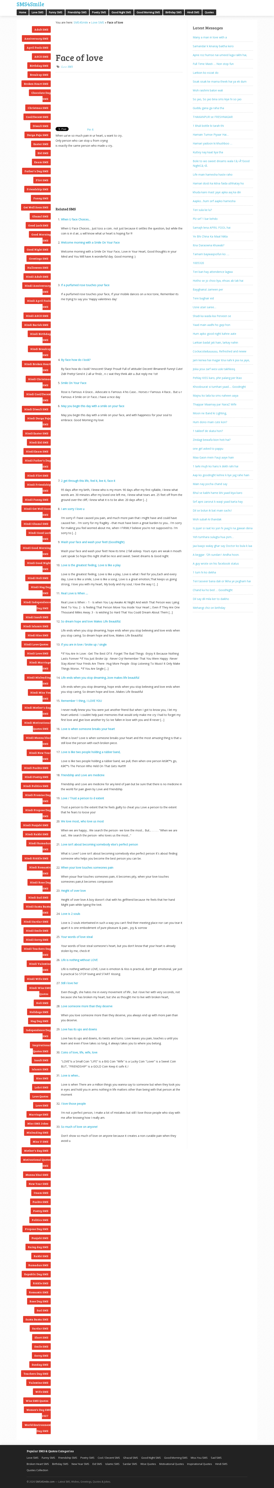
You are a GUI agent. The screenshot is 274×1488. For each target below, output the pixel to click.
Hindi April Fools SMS (39, 304)
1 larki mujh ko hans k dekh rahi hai (215, 466)
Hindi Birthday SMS (40, 337)
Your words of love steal (77, 937)
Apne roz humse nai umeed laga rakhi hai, (220, 55)
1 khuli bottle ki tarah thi (208, 126)
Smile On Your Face (73, 383)
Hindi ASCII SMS (37, 316)
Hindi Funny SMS (36, 499)
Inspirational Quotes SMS (41, 1048)
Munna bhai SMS (36, 1175)
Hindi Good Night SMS (39, 566)
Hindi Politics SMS (35, 786)
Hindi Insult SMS (37, 617)
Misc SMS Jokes (37, 1123)
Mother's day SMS (36, 1150)
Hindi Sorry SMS (37, 940)
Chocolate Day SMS (41, 96)
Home (22, 12)
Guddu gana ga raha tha (208, 108)
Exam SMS (41, 162)
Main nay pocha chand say (210, 484)
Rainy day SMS (38, 1247)
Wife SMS (41, 1392)
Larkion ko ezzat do (205, 73)
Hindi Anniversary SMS (38, 289)
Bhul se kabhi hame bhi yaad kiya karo (217, 493)
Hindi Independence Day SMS (37, 605)
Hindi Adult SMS (37, 276)
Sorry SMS (41, 1355)
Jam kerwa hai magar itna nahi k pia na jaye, (221, 360)
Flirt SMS (42, 180)
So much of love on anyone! (79, 1127)
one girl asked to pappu (208, 448)
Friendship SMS (77, 12)
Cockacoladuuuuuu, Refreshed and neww (219, 351)
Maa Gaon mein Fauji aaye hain (213, 457)
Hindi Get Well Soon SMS (37, 512)
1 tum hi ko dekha (204, 572)
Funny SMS (55, 12)
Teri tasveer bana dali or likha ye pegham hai (222, 581)
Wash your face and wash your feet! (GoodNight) (93, 542)
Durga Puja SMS (37, 135)
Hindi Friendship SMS (39, 487)
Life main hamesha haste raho (212, 174)
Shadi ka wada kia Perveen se (212, 316)
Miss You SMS (199, 1457)
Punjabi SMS (39, 1238)
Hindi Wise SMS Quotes (40, 991)
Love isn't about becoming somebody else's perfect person (99, 844)
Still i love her (69, 983)
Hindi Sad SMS (38, 897)
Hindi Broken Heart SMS (37, 367)
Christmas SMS (38, 108)
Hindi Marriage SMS (40, 665)
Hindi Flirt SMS (37, 475)
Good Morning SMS (148, 12)
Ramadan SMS (38, 1265)
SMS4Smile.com (45, 1481)
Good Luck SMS (38, 225)
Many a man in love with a (210, 37)
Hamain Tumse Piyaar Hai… (211, 134)
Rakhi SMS (41, 1256)
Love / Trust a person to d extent (82, 798)
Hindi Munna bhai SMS (38, 741)
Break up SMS (39, 75)
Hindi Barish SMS (36, 325)
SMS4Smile (30, 3)
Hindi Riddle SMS (36, 858)
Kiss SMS (42, 1078)
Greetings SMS (38, 258)
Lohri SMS (41, 1087)
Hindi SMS (193, 12)
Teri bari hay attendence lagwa (213, 272)
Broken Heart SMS (36, 84)
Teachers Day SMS (35, 1373)
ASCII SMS (41, 56)
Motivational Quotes (171, 1464)
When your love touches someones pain (87, 867)
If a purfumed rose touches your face (85, 285)
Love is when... (70, 1075)
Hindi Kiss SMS (38, 635)
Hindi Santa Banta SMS (38, 909)
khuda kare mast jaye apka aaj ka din (217, 192)
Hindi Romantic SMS (40, 870)
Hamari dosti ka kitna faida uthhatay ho (218, 183)
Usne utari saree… (204, 307)
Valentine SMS (38, 1383)
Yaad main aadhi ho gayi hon (211, 325)
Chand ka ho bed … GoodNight (213, 590)
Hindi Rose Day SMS (40, 885)
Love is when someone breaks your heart (88, 729)
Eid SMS (43, 153)
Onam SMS (41, 1193)
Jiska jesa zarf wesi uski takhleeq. (214, 369)
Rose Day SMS (38, 1301)
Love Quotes (40, 1096)
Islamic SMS (40, 1069)
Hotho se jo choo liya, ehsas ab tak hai (218, 280)
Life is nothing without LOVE (79, 960)
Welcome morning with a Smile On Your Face (90, 242)
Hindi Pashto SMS (36, 768)
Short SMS (41, 1337)
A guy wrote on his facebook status (216, 563)
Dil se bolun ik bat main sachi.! (212, 510)
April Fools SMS (37, 47)
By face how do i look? (75, 360)
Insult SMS (41, 1060)
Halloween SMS (37, 267)
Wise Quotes (148, 1464)
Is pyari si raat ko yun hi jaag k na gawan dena (223, 528)
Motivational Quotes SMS (37, 1163)
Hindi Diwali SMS (36, 409)
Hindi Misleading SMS (39, 680)
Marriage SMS (38, 1114)
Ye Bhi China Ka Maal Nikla (210, 236)
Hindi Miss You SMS (40, 695)
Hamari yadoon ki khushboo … (212, 143)
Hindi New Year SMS (40, 756)
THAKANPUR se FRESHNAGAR (213, 117)
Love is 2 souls (70, 914)
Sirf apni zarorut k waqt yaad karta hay (218, 502)
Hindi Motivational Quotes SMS (37, 726)
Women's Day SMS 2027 (38, 1413)
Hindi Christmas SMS (39, 382)
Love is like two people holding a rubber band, (91, 752)
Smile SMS (41, 1346)
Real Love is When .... (74, 593)
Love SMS (38, 12)
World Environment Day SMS (37, 1428)
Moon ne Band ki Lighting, (210, 413)
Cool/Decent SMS (37, 117)
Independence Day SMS (38, 1033)
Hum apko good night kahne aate (214, 334)
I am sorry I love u (72, 509)
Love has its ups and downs (79, 1029)
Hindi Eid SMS (38, 442)
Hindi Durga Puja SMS (39, 421)
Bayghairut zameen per (208, 289)
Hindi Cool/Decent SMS (38, 397)
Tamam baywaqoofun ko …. (211, 254)
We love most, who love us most (82, 821)
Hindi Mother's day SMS (37, 710)
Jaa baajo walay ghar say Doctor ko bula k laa (222, 546)
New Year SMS (38, 1184)
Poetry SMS (99, 12)
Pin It (90, 129)
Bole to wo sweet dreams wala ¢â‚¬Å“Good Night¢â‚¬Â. (221, 163)
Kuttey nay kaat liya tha (208, 152)
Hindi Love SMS (37, 653)
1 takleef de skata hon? (208, 431)
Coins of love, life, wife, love (79, 1052)
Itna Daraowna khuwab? (208, 245)
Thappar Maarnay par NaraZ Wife (214, 404)
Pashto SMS (40, 1202)
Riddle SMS (40, 1283)
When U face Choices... (75, 219)
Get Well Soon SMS (35, 207)
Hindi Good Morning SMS (37, 551)
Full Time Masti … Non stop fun (213, 64)
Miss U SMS (40, 1141)
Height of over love (73, 890)
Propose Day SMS (36, 1229)
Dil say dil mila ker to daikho (211, 599)
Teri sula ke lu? (202, 210)
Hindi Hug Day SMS (41, 590)
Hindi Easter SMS (36, 433)
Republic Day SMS (36, 1274)
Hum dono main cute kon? (210, 422)
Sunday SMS (40, 1364)
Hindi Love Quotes (36, 644)
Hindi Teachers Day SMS (37, 952)
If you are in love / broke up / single (84, 644)
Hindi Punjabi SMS (35, 825)
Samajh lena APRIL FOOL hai (211, 227)
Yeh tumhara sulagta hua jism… (213, 537)
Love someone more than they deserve (87, 1006)
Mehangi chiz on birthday (209, 608)
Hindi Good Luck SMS (39, 536)
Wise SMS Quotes (37, 1401)
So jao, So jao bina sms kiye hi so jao (217, 99)
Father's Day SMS (36, 171)
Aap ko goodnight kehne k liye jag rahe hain (221, 475)
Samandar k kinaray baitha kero (213, 46)
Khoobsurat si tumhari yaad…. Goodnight (219, 387)
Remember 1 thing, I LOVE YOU (81, 701)
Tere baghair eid (203, 298)
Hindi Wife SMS (37, 979)
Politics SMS (40, 1220)
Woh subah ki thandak (207, 519)
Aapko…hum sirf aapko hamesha (214, 201)
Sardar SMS (40, 1328)
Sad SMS (42, 1310)
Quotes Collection (37, 1470)
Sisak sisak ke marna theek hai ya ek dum (220, 81)
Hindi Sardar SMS (36, 921)
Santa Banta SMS (36, 1319)
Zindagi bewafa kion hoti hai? (211, 440)
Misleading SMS (37, 1132)
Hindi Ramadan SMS (40, 846)
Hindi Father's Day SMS (38, 463)
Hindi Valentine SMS (40, 967)
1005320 (198, 263)
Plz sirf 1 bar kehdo (205, 219)
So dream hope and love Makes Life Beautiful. (91, 621)
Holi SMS (42, 1003)
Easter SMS (40, 144)
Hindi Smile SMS (37, 930)
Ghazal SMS (40, 216)
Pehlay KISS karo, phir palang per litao (217, 378)
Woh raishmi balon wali (208, 90)
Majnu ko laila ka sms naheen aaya (215, 395)
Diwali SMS (40, 126)
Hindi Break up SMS (40, 352)
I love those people (73, 1103)
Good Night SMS (121, 12)
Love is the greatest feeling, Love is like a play (91, 565)
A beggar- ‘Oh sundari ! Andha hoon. (216, 555)
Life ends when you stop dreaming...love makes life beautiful (100, 678)
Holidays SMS (38, 1012)
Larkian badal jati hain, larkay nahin (215, 342)
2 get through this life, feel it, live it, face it (88, 481)
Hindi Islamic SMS (35, 626)
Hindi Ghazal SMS (36, 524)
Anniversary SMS (36, 38)
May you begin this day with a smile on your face (92, 406)
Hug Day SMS (39, 1021)
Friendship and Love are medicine (83, 775)
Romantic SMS (38, 1292)
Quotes (209, 12)
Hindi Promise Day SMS (38, 798)
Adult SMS (41, 29)
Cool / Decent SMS (109, 1457)
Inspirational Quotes (199, 1464)
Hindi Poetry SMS (36, 777)
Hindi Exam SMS (37, 451)
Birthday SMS (173, 12)
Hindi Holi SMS (38, 578)
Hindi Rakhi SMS (36, 834)
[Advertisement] (76, 38)
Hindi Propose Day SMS (38, 813)
